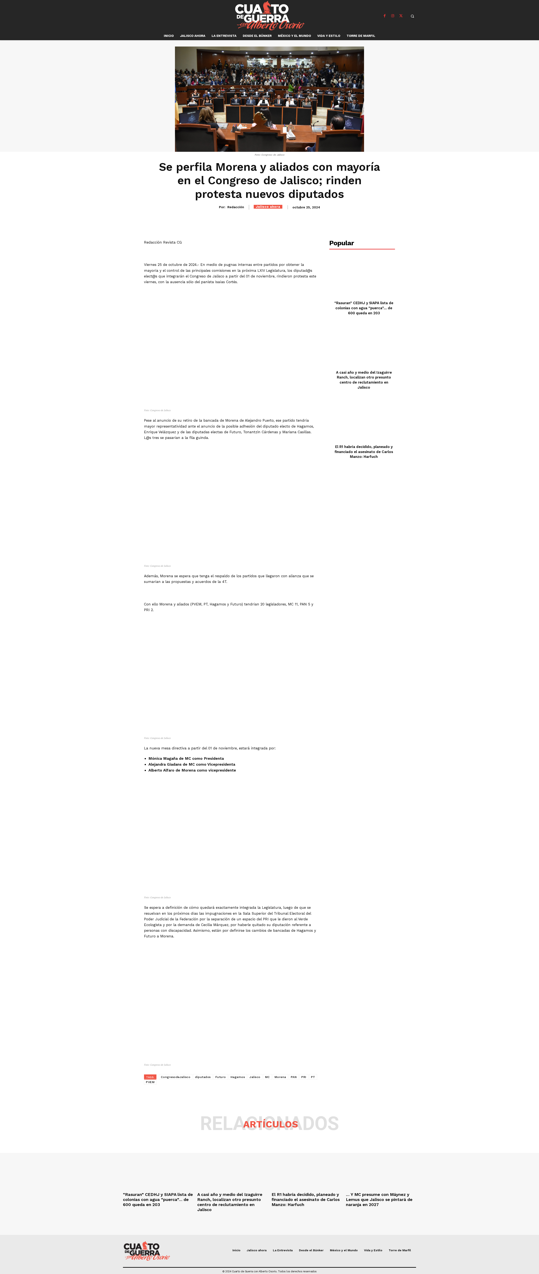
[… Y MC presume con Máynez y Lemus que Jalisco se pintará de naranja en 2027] (381, 1164)
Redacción (235, 207)
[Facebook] (384, 16)
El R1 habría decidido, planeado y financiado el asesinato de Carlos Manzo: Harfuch (364, 452)
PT (313, 1077)
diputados (203, 1077)
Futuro (220, 1077)
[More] (339, 219)
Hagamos (238, 1077)
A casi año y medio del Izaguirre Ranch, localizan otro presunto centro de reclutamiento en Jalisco (229, 1202)
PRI (303, 1077)
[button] (412, 16)
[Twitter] (401, 16)
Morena (280, 1077)
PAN (294, 1077)
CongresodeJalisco (176, 1077)
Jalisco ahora (268, 207)
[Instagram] (392, 16)
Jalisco (254, 1077)
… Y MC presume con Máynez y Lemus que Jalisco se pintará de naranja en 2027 (379, 1199)
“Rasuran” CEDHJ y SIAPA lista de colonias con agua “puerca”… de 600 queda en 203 (363, 308)
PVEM (150, 1082)
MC (267, 1077)
